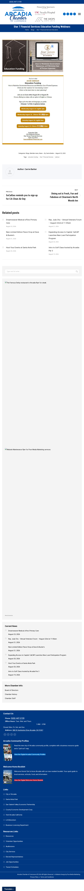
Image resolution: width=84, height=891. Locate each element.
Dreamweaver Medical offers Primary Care (21, 221)
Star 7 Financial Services (46, 157)
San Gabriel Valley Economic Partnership (20, 805)
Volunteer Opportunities (14, 841)
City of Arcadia (11, 794)
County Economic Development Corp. (19, 810)
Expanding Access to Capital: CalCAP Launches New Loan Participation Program (64, 235)
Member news (34, 153)
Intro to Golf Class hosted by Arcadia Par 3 (64, 249)
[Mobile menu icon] (79, 14)
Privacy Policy (34, 877)
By (49, 153)
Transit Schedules (12, 867)
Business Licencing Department (17, 825)
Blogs (27, 153)
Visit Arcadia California (14, 815)
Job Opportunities (12, 862)
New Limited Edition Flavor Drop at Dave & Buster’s (22, 233)
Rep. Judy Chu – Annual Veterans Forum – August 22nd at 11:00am (65, 221)
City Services (10, 852)
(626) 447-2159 (15, 2)
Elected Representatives (14, 857)
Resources (10, 836)
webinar (57, 157)
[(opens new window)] (42, 283)
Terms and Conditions (47, 877)
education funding (33, 157)
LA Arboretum (11, 820)
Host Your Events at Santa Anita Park (21, 247)
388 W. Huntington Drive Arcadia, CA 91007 (27, 730)
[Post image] (3, 219)
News (41, 153)
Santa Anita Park (12, 799)
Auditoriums (10, 846)
